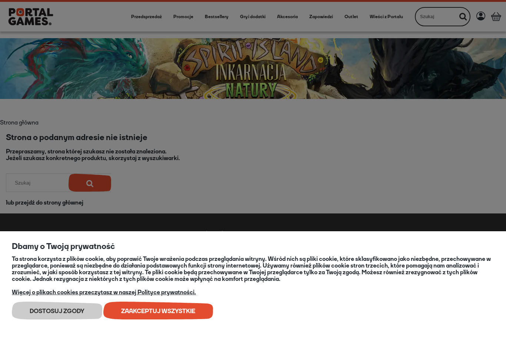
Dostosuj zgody (57, 311)
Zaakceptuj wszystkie (158, 311)
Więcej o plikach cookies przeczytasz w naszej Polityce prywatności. (104, 292)
